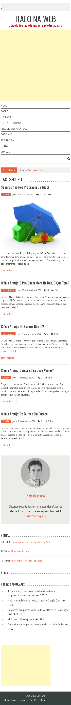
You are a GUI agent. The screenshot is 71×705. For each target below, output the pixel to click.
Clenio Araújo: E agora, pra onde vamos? (27, 370)
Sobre (4, 111)
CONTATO (43, 700)
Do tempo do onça (11, 123)
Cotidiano (6, 134)
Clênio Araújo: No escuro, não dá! (22, 326)
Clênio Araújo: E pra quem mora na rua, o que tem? (35, 282)
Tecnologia (7, 140)
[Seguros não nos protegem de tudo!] (35, 225)
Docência (6, 117)
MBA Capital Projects (20, 551)
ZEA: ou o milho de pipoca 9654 (26, 619)
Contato (5, 151)
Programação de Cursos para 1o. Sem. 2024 (31, 541)
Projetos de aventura (14, 128)
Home (4, 105)
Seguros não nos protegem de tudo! (25, 187)
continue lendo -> (9, 270)
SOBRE (33, 700)
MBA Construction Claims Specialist (26, 560)
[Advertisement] (35, 65)
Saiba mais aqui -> (35, 516)
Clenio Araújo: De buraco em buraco (24, 413)
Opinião (5, 146)
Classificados (8, 290)
